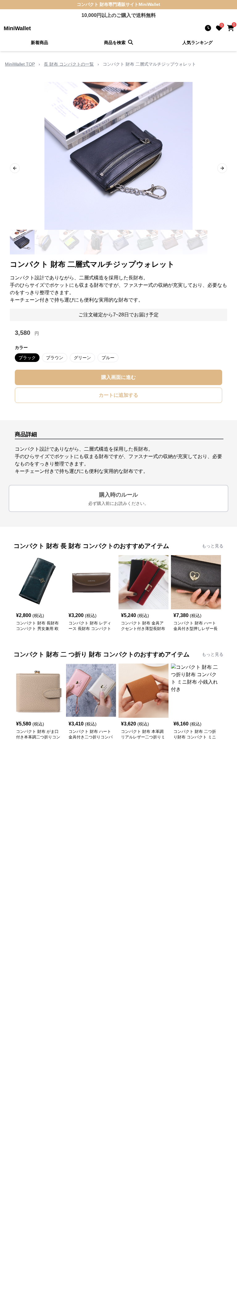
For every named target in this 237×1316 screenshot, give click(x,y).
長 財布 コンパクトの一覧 (69, 64)
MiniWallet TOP (20, 64)
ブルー (108, 357)
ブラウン (54, 357)
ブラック (27, 357)
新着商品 (39, 42)
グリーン (82, 357)
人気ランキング (197, 42)
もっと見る (212, 545)
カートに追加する (118, 395)
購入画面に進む (118, 377)
